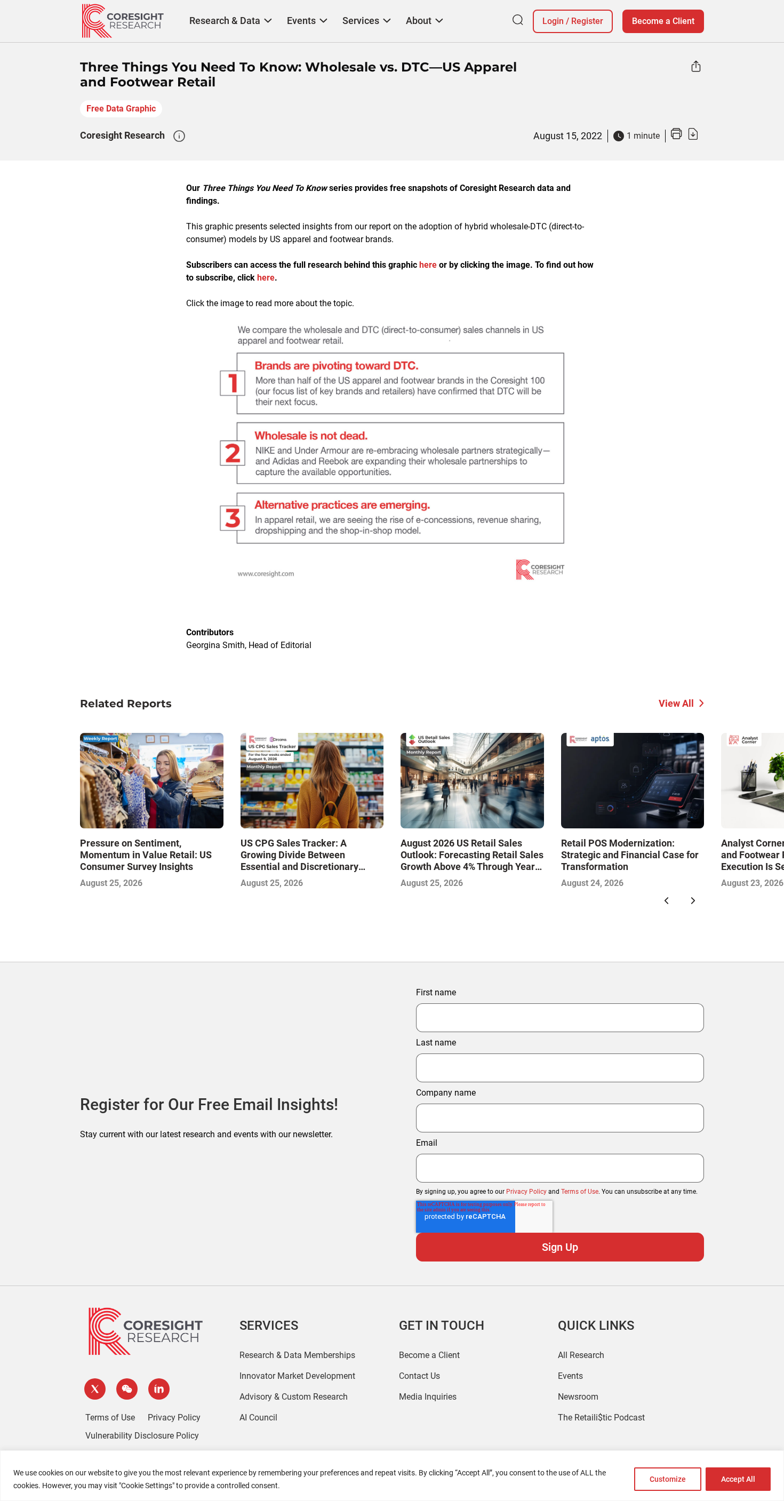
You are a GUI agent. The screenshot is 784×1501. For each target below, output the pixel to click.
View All (676, 703)
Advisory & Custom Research (293, 1397)
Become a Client (663, 21)
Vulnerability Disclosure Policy (142, 1436)
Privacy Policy (526, 1191)
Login (553, 21)
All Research (581, 1355)
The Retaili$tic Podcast (601, 1417)
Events (570, 1376)
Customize (668, 1479)
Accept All (738, 1479)
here (428, 265)
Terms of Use (579, 1191)
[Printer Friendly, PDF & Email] (684, 137)
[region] (392, 1475)
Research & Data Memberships (297, 1355)
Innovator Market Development (297, 1376)
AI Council (258, 1417)
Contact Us (419, 1376)
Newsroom (578, 1397)
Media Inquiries (428, 1397)
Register (587, 21)
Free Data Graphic (121, 108)
